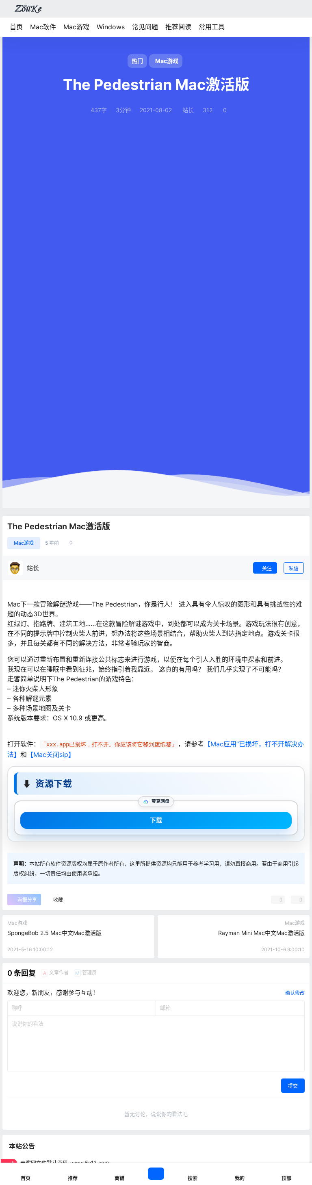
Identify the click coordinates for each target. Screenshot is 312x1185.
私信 (294, 568)
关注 (267, 568)
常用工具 (212, 27)
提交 (293, 1086)
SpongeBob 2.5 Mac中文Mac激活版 (54, 932)
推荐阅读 (178, 27)
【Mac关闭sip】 (51, 754)
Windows (111, 27)
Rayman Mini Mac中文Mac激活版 (261, 932)
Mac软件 (43, 27)
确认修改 (295, 993)
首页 (16, 27)
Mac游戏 (76, 27)
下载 (156, 820)
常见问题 (145, 27)
